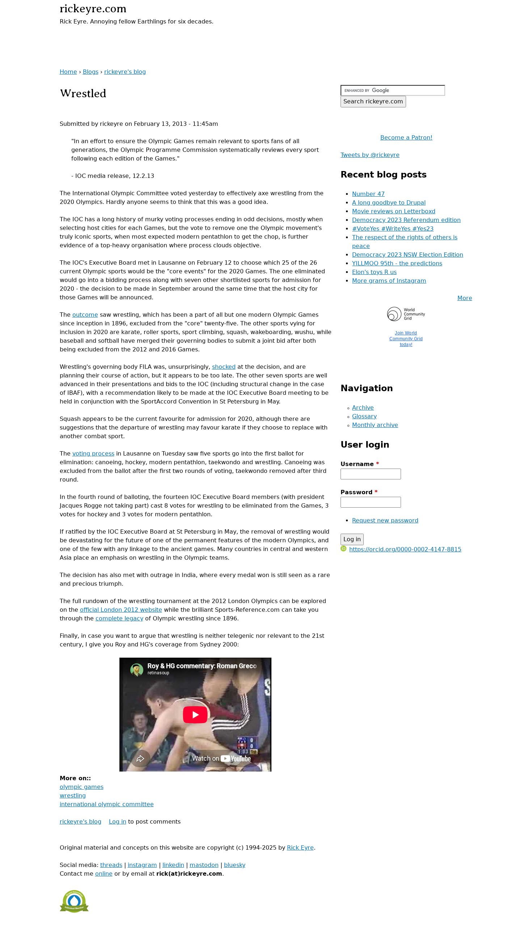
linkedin (173, 865)
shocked (224, 366)
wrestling (73, 795)
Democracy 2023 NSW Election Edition (407, 254)
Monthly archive (375, 425)
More (464, 298)
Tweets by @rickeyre (370, 154)
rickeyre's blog (125, 71)
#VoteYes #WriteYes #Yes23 (393, 228)
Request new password (385, 520)
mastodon (204, 865)
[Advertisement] (144, 37)
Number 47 (368, 194)
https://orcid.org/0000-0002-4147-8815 (405, 549)
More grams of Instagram (389, 280)
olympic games (82, 786)
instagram (142, 865)
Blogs (90, 71)
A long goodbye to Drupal (389, 202)
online (104, 873)
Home (68, 71)
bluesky (234, 865)
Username (360, 464)
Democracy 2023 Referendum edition (406, 220)
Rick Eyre (300, 847)
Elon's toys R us (374, 272)
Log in (117, 821)
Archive (363, 407)
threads (111, 865)
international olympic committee (107, 804)
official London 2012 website (121, 609)
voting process (93, 453)
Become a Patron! (406, 137)
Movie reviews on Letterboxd (393, 211)
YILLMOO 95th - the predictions (397, 263)
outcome (85, 314)
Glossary (364, 416)
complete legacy (119, 618)
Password (359, 492)
